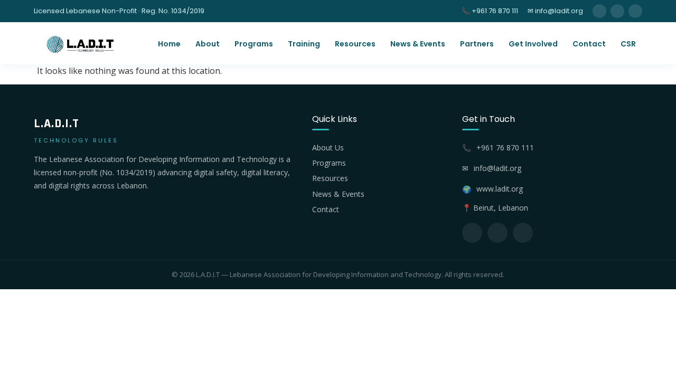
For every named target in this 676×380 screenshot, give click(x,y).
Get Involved (533, 44)
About (207, 44)
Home (169, 44)
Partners (477, 44)
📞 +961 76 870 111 (490, 11)
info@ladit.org (497, 168)
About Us (328, 147)
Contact (589, 44)
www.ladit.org (499, 189)
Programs (253, 44)
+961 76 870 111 (505, 147)
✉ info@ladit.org (555, 11)
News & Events (417, 44)
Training (304, 44)
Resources (355, 44)
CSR (628, 44)
